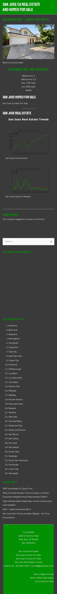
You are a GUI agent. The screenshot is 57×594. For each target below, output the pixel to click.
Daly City (12, 352)
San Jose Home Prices (16, 158)
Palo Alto (12, 417)
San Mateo (13, 447)
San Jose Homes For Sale (19, 97)
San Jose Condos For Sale (15, 103)
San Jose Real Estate (17, 113)
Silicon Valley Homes (44, 574)
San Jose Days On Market (18, 196)
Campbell (13, 343)
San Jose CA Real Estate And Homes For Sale (21, 7)
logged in (20, 219)
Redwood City (15, 425)
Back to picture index (13, 62)
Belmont (12, 330)
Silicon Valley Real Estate (42, 578)
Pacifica (12, 412)
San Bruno (13, 434)
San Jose (12, 443)
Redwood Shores (16, 430)
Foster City (13, 360)
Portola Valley (15, 421)
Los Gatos (13, 382)
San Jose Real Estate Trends (28, 119)
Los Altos (12, 373)
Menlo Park (14, 386)
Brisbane (12, 334)
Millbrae (12, 391)
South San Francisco (18, 460)
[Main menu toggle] (51, 7)
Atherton (12, 325)
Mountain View (15, 404)
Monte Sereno (15, 399)
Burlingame (14, 338)
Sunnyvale (13, 464)
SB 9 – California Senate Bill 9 (17, 509)
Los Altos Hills (15, 378)
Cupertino (13, 347)
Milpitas (12, 395)
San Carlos (13, 438)
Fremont (12, 365)
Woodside (13, 473)
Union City (13, 469)
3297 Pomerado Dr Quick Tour (17, 488)
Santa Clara (13, 451)
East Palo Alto (15, 356)
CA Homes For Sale (44, 581)
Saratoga (12, 456)
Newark (12, 408)
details (28, 90)
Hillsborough (14, 369)
